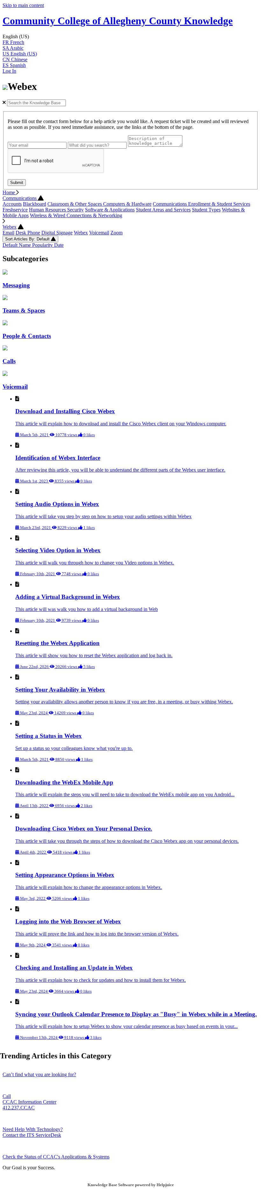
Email (8, 232)
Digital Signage (57, 232)
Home (9, 192)
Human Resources (48, 209)
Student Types (206, 209)
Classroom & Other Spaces (75, 204)
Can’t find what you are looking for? (39, 1074)
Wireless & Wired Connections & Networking (76, 215)
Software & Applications (110, 209)
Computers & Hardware (127, 204)
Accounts (12, 204)
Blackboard (34, 204)
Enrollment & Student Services (219, 204)
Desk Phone (28, 232)
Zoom (116, 232)
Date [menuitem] (59, 245)
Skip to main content (23, 5)
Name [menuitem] (25, 245)
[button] (130, 37)
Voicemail (99, 232)
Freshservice (15, 209)
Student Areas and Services (163, 209)
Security (75, 209)
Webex (10, 227)
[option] (130, 42)
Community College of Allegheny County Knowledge (118, 20)
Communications (20, 198)
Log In (9, 71)
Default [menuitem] (11, 245)
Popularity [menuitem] (43, 245)
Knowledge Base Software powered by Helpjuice (131, 1184)
